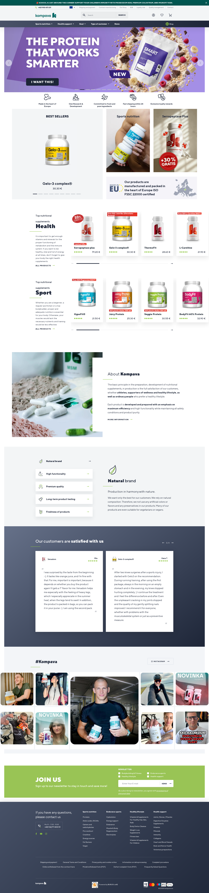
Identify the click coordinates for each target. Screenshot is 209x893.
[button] (77, 89)
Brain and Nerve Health (162, 846)
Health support (65, 24)
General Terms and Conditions (74, 862)
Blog (171, 24)
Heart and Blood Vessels (162, 842)
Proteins (86, 817)
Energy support (112, 821)
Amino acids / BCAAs (91, 821)
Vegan (85, 846)
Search (122, 15)
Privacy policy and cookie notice (104, 862)
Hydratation (111, 817)
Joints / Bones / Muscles (162, 817)
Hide (206, 3)
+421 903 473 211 (44, 7)
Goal (81, 24)
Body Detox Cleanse (138, 826)
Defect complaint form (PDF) (125, 867)
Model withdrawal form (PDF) (94, 867)
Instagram (159, 661)
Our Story (123, 7)
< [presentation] (163, 543)
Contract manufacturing (107, 7)
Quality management (156, 7)
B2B (131, 7)
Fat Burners (87, 842)
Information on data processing (134, 862)
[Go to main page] (57, 15)
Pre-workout (88, 831)
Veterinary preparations (162, 850)
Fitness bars (134, 836)
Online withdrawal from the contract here (58, 867)
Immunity (157, 835)
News (117, 24)
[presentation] (8, 63)
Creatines (86, 835)
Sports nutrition (42, 24)
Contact (170, 7)
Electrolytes (111, 835)
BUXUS (110, 885)
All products (43, 266)
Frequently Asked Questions (155, 867)
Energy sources (89, 838)
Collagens (157, 838)
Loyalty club (141, 7)
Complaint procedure (160, 862)
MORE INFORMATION (118, 420)
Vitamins (156, 827)
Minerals (156, 831)
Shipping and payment (87, 7)
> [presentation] (172, 543)
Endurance (110, 824)
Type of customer (99, 24)
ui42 (116, 885)
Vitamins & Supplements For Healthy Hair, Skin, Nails (139, 820)
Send (164, 784)
